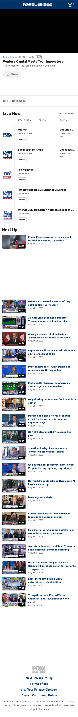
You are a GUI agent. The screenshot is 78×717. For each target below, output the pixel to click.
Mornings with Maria (40, 497)
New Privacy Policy (39, 678)
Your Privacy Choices (42, 689)
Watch (22, 139)
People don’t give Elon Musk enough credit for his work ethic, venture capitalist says (49, 419)
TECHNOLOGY (18, 101)
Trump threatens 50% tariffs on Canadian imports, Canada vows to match (48, 598)
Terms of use (39, 684)
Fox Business (37, 4)
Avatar (70, 5)
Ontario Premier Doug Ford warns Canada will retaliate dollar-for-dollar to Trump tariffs (52, 566)
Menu (5, 5)
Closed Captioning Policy (39, 695)
